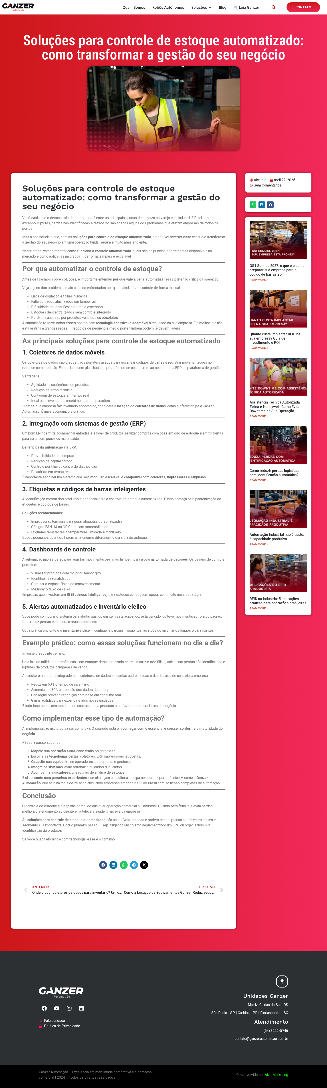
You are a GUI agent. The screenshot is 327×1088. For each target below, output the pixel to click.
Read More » (259, 279)
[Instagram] (69, 1008)
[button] (273, 7)
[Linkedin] (81, 1008)
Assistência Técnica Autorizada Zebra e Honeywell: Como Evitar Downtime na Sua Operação (275, 406)
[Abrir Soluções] (210, 7)
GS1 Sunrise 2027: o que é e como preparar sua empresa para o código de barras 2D (277, 270)
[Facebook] (44, 1008)
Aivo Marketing (276, 1075)
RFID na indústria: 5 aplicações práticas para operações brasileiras (278, 601)
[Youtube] (56, 1008)
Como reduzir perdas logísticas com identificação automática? (274, 473)
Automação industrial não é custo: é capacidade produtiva (277, 537)
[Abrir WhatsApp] (316, 1077)
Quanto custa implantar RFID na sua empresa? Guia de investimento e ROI (275, 338)
